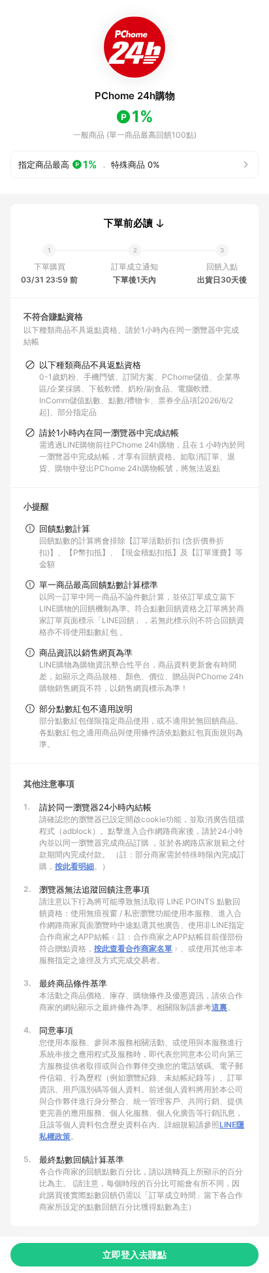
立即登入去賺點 (134, 1254)
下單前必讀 (128, 223)
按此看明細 (74, 866)
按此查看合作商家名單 (133, 948)
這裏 (219, 1007)
